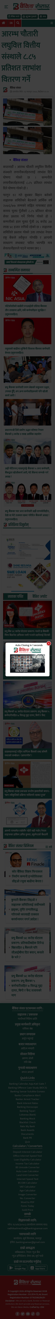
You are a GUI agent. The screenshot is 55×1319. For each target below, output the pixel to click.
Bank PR (27, 1138)
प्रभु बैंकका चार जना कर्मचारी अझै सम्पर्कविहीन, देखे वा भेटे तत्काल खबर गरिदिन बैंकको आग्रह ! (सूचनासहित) (27, 515)
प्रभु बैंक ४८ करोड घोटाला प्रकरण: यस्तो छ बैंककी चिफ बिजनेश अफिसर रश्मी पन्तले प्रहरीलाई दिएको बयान (27, 635)
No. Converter (27, 1198)
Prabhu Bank (8, 626)
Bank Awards (27, 1130)
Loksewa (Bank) (27, 1115)
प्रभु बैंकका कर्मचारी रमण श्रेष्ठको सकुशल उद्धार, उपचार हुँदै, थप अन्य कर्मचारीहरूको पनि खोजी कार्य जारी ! (27, 391)
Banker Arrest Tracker (27, 1099)
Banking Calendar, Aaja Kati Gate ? (27, 1084)
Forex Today (27, 1206)
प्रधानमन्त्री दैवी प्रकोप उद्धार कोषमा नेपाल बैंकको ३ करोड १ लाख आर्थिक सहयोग (24, 432)
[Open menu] (51, 23)
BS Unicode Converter (28, 1167)
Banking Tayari (27, 1111)
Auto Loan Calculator (27, 1171)
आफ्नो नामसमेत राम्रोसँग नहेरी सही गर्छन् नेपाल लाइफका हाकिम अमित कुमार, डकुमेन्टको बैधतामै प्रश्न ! (26, 835)
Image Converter (27, 1194)
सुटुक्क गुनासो (31, 16)
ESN (42, 1307)
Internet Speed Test (27, 1179)
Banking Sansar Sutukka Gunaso (27, 1091)
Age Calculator (27, 1190)
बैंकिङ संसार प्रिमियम (21, 846)
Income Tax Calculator (27, 1164)
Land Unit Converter (27, 1175)
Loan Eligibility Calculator (27, 1160)
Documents (27, 1134)
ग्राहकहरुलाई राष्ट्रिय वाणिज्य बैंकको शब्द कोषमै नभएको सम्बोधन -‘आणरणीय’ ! (26, 754)
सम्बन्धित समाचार (19, 270)
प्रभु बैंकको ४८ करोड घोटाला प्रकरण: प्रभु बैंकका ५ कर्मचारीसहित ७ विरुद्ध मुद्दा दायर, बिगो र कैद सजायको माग (27, 715)
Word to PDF (27, 1202)
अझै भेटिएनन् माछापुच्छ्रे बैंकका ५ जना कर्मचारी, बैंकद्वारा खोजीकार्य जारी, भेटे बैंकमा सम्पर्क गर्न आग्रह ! (27, 473)
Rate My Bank (27, 1126)
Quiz (27, 1142)
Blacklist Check (27, 1122)
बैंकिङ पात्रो (15, 16)
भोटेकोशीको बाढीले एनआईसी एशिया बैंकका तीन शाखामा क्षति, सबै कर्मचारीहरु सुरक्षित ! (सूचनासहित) (26, 310)
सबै (50, 847)
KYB (44, 16)
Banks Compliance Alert (27, 1095)
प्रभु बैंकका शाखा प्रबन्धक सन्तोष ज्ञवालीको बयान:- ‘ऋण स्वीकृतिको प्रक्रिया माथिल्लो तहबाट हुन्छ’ (27, 793)
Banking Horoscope (27, 1107)
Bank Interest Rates (27, 1103)
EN (11, 23)
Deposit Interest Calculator (27, 1152)
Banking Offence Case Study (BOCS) (27, 1088)
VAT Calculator (27, 1187)
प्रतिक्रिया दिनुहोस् (18, 525)
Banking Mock (27, 1119)
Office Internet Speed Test (27, 1156)
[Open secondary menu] (6, 7)
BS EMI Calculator (27, 1183)
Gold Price (27, 1210)
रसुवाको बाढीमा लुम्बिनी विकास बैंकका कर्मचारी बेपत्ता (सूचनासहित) (27, 351)
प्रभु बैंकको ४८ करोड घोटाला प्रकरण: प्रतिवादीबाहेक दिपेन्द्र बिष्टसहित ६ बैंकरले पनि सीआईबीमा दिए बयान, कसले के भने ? (27, 675)
